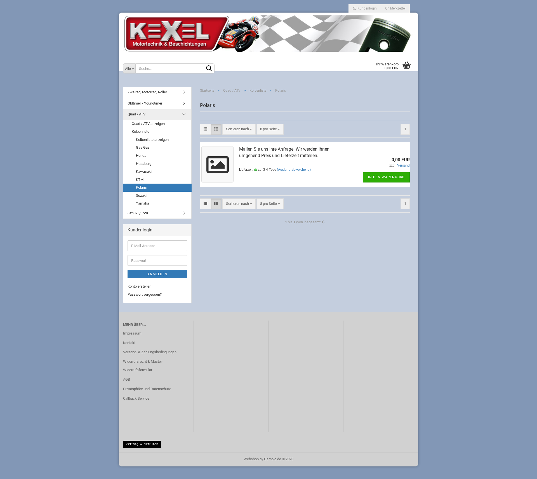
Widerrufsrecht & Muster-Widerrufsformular (143, 365)
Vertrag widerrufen (142, 444)
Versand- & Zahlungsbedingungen (149, 352)
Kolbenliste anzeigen (152, 139)
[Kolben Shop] (268, 33)
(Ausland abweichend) (294, 170)
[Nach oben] (521, 470)
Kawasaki (144, 171)
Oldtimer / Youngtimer (145, 103)
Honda (141, 155)
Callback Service (136, 398)
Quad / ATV (136, 114)
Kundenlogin (366, 8)
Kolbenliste (140, 131)
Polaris (141, 187)
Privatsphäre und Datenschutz (147, 389)
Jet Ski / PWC (138, 213)
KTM (139, 179)
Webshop (251, 459)
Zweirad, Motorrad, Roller (147, 92)
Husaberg (143, 164)
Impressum (132, 333)
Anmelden (157, 274)
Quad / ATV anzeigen (148, 124)
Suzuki (141, 195)
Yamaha (142, 203)
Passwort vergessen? (145, 294)
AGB (126, 379)
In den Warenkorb (386, 177)
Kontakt (129, 343)
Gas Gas (143, 147)
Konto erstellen (139, 286)
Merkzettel (397, 8)
